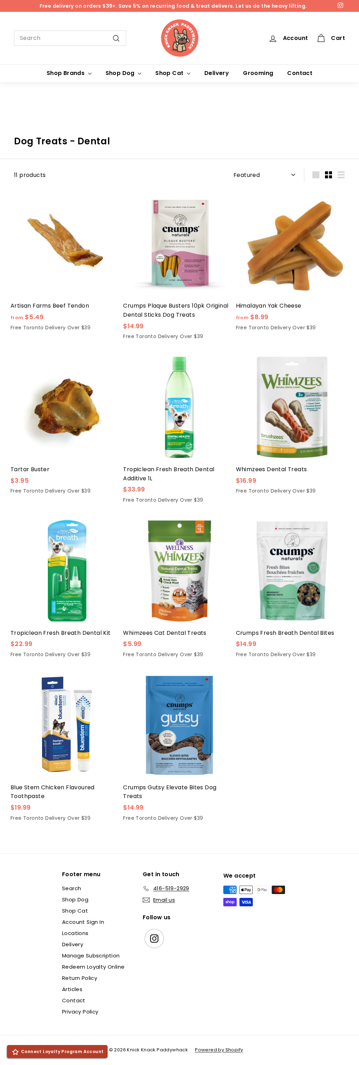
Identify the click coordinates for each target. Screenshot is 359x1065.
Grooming (258, 73)
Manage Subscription (91, 955)
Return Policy (79, 978)
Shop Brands (66, 73)
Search (71, 888)
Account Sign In (83, 922)
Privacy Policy (80, 1011)
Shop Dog (121, 73)
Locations (75, 933)
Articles (72, 989)
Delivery (216, 73)
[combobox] (70, 38)
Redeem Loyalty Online (93, 966)
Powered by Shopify (219, 1049)
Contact (299, 73)
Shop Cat (170, 73)
